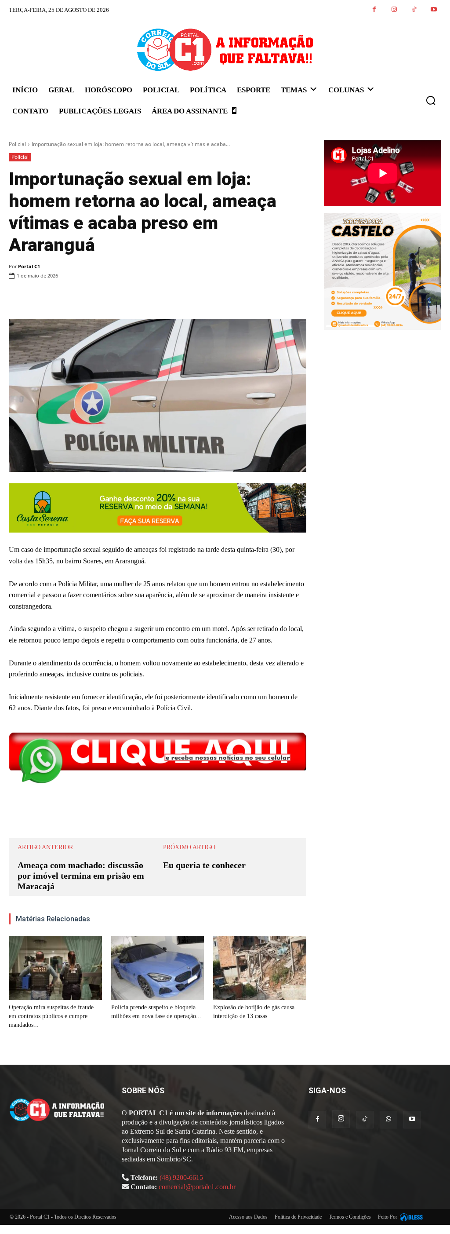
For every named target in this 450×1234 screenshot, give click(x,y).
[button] (430, 100)
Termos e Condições (350, 1217)
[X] (216, 298)
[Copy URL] (297, 298)
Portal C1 (29, 266)
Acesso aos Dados (248, 1217)
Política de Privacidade (298, 1217)
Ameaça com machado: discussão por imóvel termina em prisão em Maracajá (81, 875)
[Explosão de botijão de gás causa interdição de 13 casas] (259, 968)
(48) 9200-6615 (181, 1177)
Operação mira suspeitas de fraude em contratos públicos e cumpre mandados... (51, 1016)
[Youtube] (433, 10)
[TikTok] (413, 10)
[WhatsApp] (237, 298)
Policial (17, 144)
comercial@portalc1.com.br (197, 1186)
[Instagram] (394, 10)
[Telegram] (277, 298)
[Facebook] (374, 10)
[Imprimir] (257, 298)
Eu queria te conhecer (204, 865)
